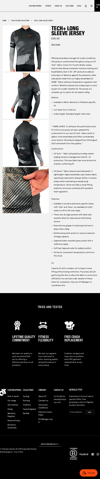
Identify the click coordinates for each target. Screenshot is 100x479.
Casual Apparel (29, 409)
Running (26, 401)
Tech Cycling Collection (20, 20)
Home (4, 20)
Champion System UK (10, 449)
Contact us (43, 401)
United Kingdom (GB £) (49, 444)
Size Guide (55, 44)
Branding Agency (6, 452)
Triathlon (27, 405)
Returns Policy (14, 421)
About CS (42, 396)
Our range (12, 401)
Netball (26, 413)
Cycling (26, 396)
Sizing (10, 409)
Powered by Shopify (29, 449)
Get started (13, 405)
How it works (13, 396)
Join (89, 412)
